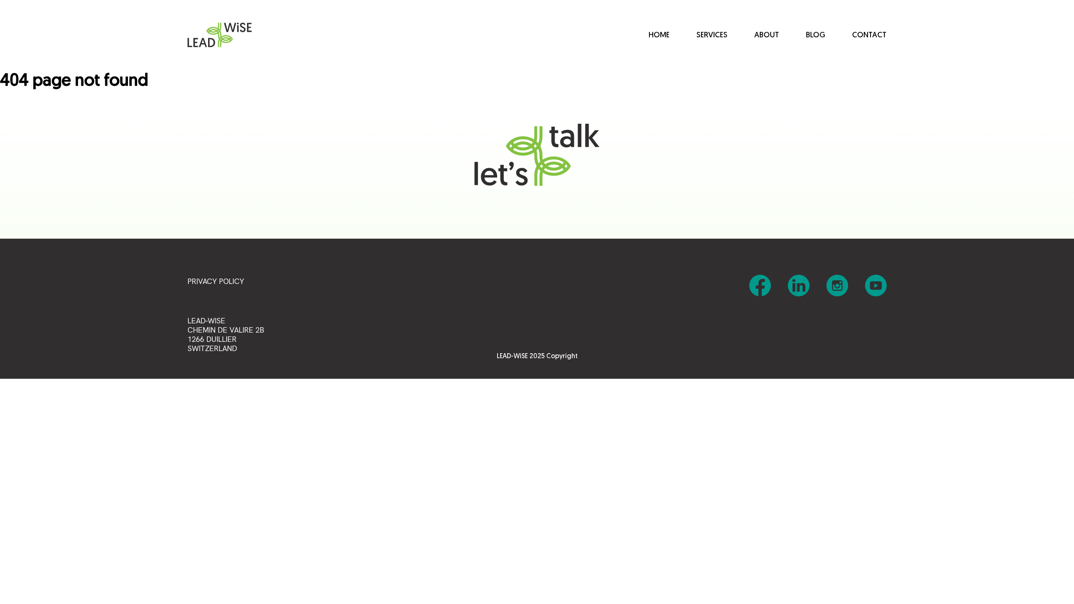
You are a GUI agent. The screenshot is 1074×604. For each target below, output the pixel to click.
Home (659, 35)
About (766, 35)
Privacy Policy (216, 281)
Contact (869, 35)
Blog (815, 35)
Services (711, 35)
